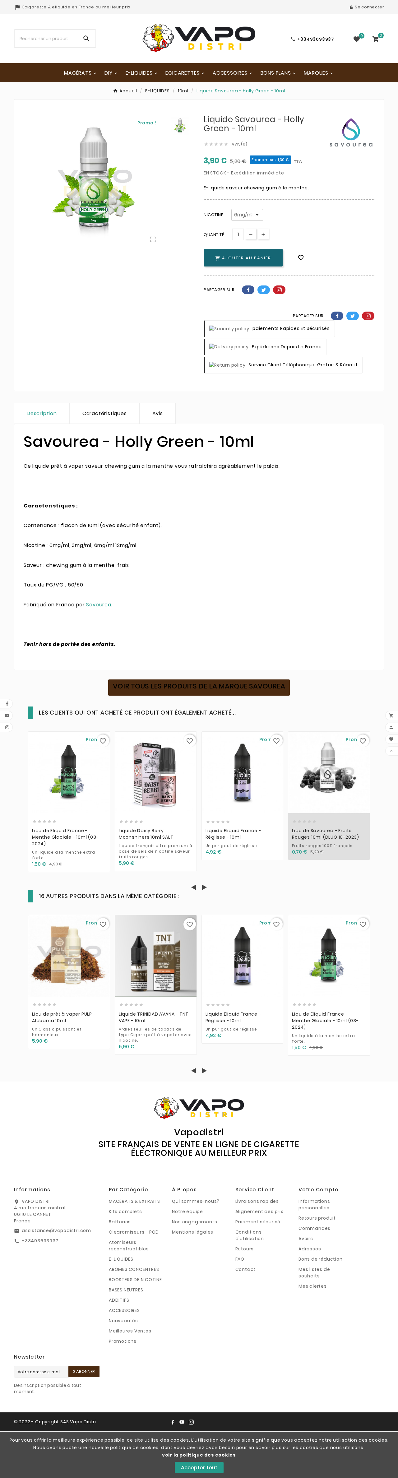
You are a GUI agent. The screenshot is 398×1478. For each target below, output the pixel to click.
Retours (244, 1249)
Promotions (123, 1341)
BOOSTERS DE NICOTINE (135, 1279)
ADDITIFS (119, 1300)
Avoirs (305, 1238)
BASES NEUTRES (126, 1290)
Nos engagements (194, 1222)
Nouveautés (123, 1321)
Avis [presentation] (157, 413)
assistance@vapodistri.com (56, 1230)
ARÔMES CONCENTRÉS (134, 1269)
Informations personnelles (314, 1204)
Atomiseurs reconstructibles (129, 1245)
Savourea (98, 604)
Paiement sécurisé (258, 1222)
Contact (245, 1269)
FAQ (239, 1259)
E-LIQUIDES (121, 1259)
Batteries (120, 1222)
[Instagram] (191, 1422)
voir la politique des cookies (199, 1455)
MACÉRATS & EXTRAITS (134, 1201)
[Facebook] (172, 1422)
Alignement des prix (259, 1211)
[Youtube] (182, 1422)
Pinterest (279, 289)
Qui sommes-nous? (196, 1201)
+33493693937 (40, 1241)
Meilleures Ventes (130, 1331)
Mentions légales (192, 1232)
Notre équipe (187, 1211)
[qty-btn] (263, 234)
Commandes (314, 1228)
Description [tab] (42, 413)
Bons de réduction (320, 1259)
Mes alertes (312, 1286)
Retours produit (317, 1218)
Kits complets (125, 1211)
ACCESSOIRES (124, 1310)
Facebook (248, 289)
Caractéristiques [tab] (104, 413)
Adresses (309, 1249)
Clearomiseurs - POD (134, 1232)
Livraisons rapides (257, 1201)
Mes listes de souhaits (314, 1272)
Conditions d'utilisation (249, 1235)
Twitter (263, 289)
